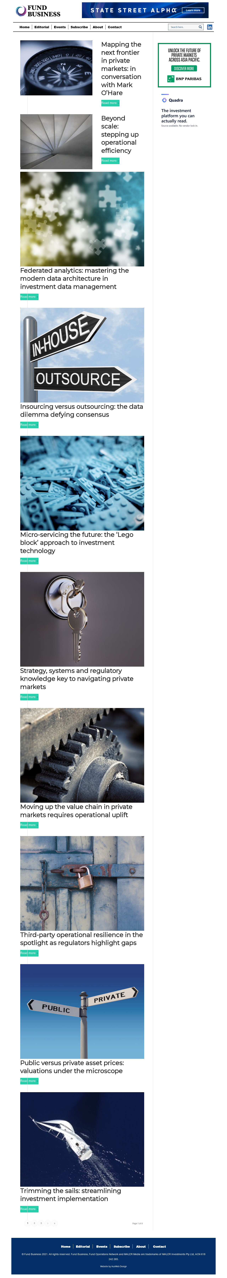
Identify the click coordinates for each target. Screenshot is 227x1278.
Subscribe (122, 1246)
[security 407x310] (82, 883)
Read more (109, 103)
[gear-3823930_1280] (82, 755)
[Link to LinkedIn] (209, 27)
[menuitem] (24, 27)
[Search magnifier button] (200, 27)
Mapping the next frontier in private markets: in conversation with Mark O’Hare (121, 68)
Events (101, 1246)
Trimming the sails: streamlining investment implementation (70, 1195)
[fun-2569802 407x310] (82, 483)
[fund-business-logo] (38, 11)
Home (65, 1246)
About (141, 1246)
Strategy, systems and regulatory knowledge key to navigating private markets (77, 679)
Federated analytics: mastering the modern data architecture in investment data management (74, 278)
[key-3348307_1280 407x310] (82, 619)
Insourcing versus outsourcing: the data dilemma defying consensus (81, 410)
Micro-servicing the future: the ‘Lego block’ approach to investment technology (76, 543)
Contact (159, 1246)
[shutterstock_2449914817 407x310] (82, 219)
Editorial (83, 1246)
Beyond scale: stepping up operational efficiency (120, 134)
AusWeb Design (119, 1267)
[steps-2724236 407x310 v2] (56, 141)
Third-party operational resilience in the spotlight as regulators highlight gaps (81, 939)
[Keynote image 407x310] (82, 355)
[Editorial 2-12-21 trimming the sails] (82, 1139)
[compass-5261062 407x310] (56, 67)
